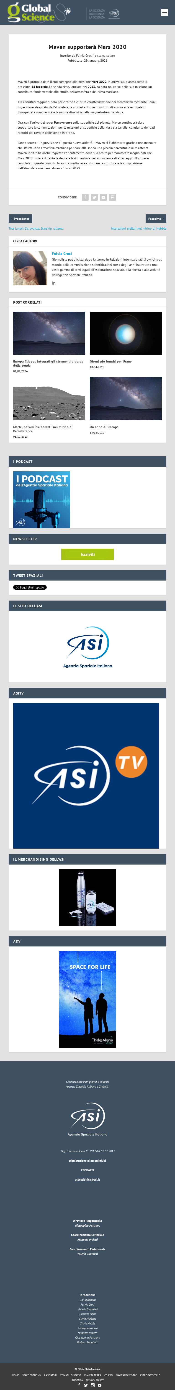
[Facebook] (79, 1385)
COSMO (108, 1375)
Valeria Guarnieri (87, 1254)
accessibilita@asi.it (87, 1180)
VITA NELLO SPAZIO (70, 1375)
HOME (15, 1375)
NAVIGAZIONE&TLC (126, 1375)
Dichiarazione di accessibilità (87, 1161)
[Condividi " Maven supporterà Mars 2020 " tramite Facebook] (85, 197)
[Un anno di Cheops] (126, 398)
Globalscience (92, 1369)
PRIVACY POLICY (95, 1380)
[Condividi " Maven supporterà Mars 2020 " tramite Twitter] (94, 197)
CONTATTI (87, 1170)
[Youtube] (99, 1385)
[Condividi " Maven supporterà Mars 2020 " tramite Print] (112, 197)
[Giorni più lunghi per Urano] (126, 333)
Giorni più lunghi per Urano (111, 361)
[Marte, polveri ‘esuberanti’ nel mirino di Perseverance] (49, 398)
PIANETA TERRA (92, 1375)
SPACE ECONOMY (31, 1375)
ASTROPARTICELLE (150, 1375)
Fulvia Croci (84, 55)
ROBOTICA (77, 1380)
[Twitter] (86, 1385)
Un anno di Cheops (104, 427)
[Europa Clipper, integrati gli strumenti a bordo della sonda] (49, 333)
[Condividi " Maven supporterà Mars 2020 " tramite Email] (103, 197)
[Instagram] (93, 1385)
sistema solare (105, 55)
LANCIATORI (50, 1375)
